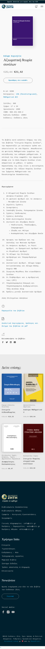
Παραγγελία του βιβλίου (13, 311)
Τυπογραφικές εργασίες (13, 556)
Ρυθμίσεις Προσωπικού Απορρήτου (27, 639)
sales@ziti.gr (33, 526)
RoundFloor (35, 641)
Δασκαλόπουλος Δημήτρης (29, 406)
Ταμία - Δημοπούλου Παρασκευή (11, 458)
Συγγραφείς (7, 518)
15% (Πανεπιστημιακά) (26, 94)
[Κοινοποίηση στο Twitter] (7, 342)
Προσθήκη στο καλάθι (18, 80)
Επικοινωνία (7, 571)
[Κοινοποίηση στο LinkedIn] (11, 342)
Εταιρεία (6, 545)
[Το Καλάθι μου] (36, 6)
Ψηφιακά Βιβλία (9, 560)
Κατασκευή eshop (11, 641)
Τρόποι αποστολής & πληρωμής (16, 567)
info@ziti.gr (30, 524)
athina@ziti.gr (26, 529)
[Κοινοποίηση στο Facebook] (3, 342)
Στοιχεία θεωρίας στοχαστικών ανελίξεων (31, 461)
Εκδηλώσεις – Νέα (10, 553)
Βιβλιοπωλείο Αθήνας (11, 511)
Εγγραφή (10, 596)
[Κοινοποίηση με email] (15, 342)
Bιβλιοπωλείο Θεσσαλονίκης (15, 507)
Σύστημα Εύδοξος (9, 564)
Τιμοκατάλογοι (8, 549)
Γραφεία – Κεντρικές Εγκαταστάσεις (19, 515)
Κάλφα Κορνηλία (12, 56)
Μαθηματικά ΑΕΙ (10, 97)
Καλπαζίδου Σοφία (30, 456)
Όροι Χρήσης (27, 636)
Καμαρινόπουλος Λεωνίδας (8, 406)
